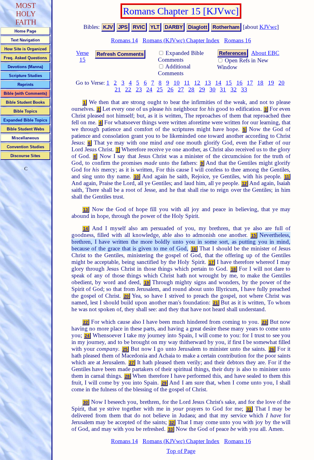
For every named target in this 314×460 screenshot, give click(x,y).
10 (177, 82)
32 (234, 89)
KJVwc (268, 27)
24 (149, 89)
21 (118, 89)
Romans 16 (237, 40)
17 (250, 82)
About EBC (265, 53)
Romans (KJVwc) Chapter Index (181, 40)
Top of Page (181, 451)
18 (260, 82)
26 (170, 89)
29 (202, 89)
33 (244, 89)
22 (128, 89)
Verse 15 (82, 56)
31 (223, 89)
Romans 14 (124, 40)
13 (208, 82)
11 (187, 82)
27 (181, 89)
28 (191, 89)
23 (139, 89)
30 (212, 89)
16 (239, 82)
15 (229, 82)
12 (197, 82)
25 (160, 89)
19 (271, 82)
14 (218, 82)
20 (281, 82)
